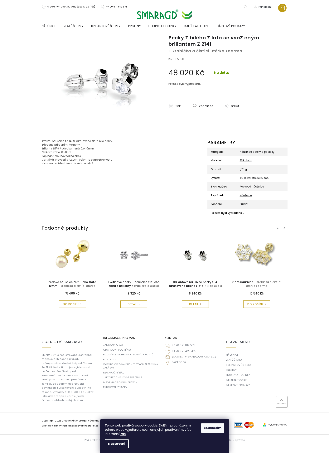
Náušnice (246, 195)
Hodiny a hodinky (238, 375)
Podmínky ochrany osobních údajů (128, 354)
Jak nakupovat (113, 344)
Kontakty (109, 359)
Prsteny (231, 370)
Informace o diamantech (120, 382)
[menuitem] (51, 26)
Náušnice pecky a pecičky (257, 152)
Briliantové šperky (238, 365)
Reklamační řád (114, 372)
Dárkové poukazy (238, 385)
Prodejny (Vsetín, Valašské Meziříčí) (71, 6)
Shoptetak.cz (90, 425)
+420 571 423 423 (184, 351)
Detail (90, 304)
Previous (279, 228)
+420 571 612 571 (183, 345)
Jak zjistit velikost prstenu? (122, 377)
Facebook (179, 362)
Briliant (244, 204)
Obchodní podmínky (117, 349)
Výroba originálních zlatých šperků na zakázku (130, 366)
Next (285, 228)
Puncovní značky (115, 387)
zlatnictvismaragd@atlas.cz (194, 356)
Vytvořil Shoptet (277, 424)
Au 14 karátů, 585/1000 (254, 178)
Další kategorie (236, 380)
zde (123, 434)
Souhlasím (212, 428)
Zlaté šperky (234, 359)
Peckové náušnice (252, 186)
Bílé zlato (246, 160)
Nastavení (116, 443)
